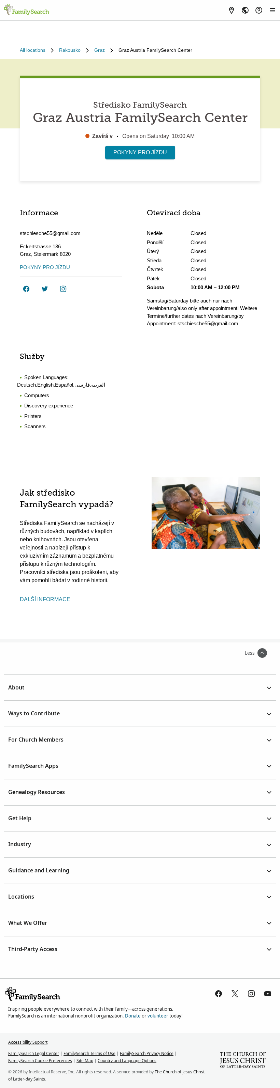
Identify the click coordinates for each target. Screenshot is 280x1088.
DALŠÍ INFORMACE (45, 599)
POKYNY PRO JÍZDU (140, 152)
